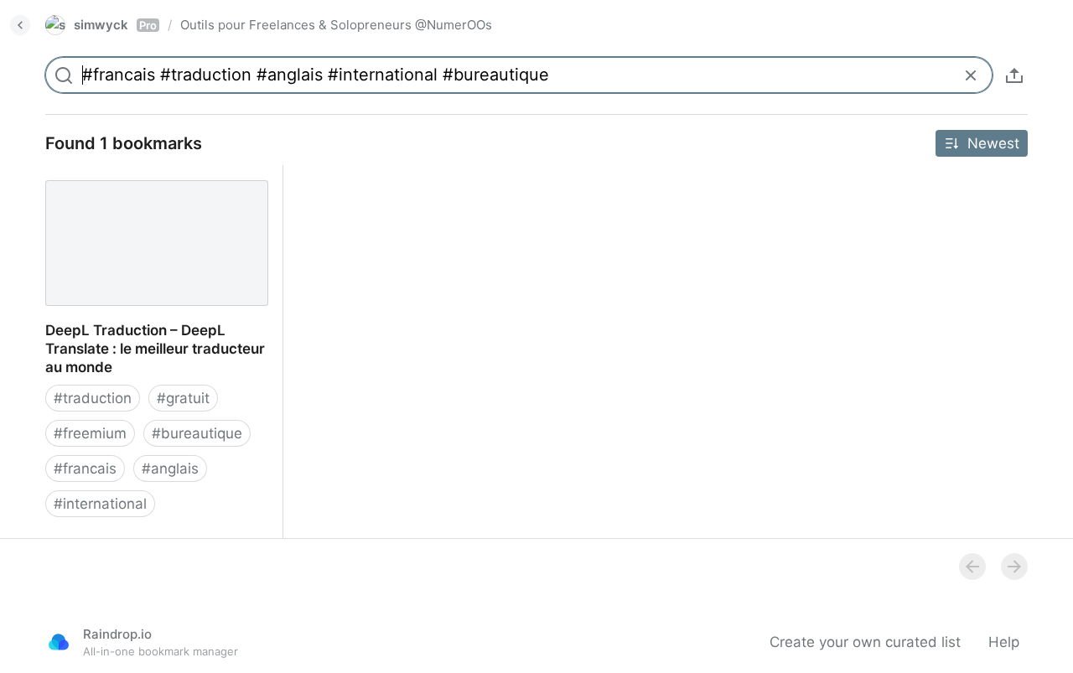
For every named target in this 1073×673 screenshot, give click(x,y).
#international (100, 503)
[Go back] (20, 25)
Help (1003, 642)
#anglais (170, 468)
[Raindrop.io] (58, 642)
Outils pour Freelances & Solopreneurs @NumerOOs (336, 25)
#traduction (93, 398)
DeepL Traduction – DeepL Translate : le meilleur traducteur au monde (153, 183)
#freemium (90, 433)
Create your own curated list (865, 642)
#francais (85, 468)
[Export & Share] (1014, 75)
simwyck (115, 25)
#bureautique (197, 433)
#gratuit (183, 398)
